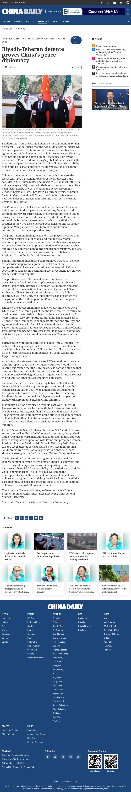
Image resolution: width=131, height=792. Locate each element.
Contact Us (23, 759)
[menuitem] (53, 11)
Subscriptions (8, 763)
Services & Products (20, 755)
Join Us (19, 763)
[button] (95, 107)
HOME (7, 21)
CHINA (4, 2)
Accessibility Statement (12, 767)
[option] (110, 99)
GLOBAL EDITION (18, 2)
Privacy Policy (30, 767)
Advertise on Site (9, 759)
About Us (6, 755)
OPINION (7, 29)
